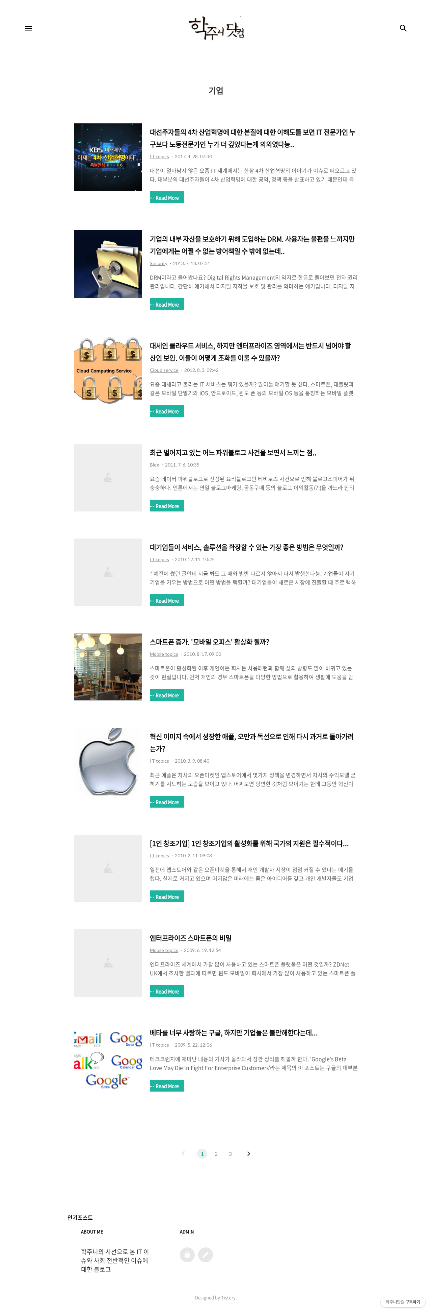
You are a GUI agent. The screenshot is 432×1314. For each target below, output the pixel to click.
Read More (167, 197)
